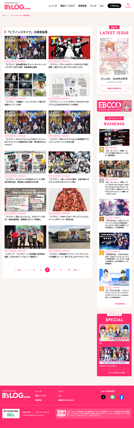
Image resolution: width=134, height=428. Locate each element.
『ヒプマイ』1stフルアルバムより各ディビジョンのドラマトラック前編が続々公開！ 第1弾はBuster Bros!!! (25, 142)
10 (69, 270)
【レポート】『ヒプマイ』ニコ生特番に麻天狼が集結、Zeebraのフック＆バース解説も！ (25, 255)
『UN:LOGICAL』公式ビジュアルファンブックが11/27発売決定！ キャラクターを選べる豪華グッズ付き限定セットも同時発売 (117, 224)
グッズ (93, 6)
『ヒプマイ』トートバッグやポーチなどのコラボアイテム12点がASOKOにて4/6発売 (69, 103)
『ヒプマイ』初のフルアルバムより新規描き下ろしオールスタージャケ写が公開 (69, 140)
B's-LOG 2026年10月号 (114, 78)
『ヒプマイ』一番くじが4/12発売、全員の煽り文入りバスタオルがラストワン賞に (69, 180)
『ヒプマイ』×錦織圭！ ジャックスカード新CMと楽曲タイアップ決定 (25, 103)
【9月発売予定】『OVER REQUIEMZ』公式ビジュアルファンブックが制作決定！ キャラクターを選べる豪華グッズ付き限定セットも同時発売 (117, 259)
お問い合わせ (26, 412)
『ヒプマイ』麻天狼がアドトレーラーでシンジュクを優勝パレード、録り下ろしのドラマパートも (69, 255)
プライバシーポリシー (42, 412)
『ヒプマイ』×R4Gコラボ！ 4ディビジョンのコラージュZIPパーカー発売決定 (68, 218)
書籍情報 (82, 6)
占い (102, 6)
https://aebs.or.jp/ (94, 415)
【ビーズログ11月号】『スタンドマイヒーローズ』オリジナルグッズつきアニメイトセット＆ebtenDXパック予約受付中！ (117, 294)
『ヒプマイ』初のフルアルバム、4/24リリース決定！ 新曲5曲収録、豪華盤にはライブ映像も (25, 218)
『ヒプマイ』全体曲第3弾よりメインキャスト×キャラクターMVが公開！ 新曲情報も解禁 (25, 65)
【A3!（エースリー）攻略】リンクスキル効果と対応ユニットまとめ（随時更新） (117, 153)
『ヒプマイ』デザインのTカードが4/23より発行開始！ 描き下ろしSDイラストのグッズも (68, 65)
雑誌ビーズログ (67, 6)
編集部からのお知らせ (66, 400)
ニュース (53, 6)
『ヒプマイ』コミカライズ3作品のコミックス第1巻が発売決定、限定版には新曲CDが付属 (25, 180)
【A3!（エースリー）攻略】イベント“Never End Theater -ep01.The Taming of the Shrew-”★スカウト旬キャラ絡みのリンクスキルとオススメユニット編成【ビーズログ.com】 (117, 188)
